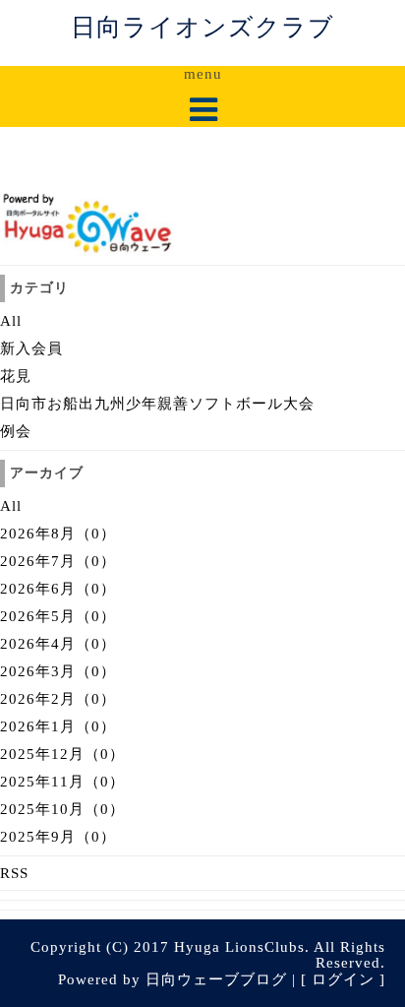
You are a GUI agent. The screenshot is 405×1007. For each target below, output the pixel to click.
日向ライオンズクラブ (202, 27)
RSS (14, 873)
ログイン (343, 979)
